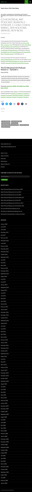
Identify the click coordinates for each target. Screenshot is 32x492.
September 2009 (5, 414)
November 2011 (5, 348)
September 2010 (5, 381)
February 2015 (4, 268)
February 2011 (4, 367)
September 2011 (5, 353)
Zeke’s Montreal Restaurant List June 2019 (11, 192)
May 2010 (3, 392)
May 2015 (3, 262)
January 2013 (4, 309)
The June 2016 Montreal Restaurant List (10, 208)
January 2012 (4, 342)
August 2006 (4, 452)
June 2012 (3, 328)
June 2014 (3, 282)
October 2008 (4, 444)
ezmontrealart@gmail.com (8, 59)
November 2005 (5, 466)
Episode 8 (15, 95)
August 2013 (4, 290)
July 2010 (3, 386)
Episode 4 (9, 97)
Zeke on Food (4, 153)
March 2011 (4, 364)
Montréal (3, 15)
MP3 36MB (19, 86)
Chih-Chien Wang (26, 44)
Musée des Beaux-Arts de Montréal (10, 46)
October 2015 (4, 254)
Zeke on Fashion (5, 155)
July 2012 (3, 326)
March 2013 (4, 304)
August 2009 (4, 417)
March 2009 (4, 430)
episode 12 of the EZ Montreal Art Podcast (17, 63)
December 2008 (5, 439)
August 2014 (4, 276)
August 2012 (4, 323)
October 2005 (4, 469)
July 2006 (3, 455)
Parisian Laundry (9, 54)
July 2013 (3, 293)
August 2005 (4, 475)
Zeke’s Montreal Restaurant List (8, 146)
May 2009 (3, 425)
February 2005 (4, 480)
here (6, 80)
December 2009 (5, 406)
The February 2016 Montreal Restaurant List (11, 211)
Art (2, 14)
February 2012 (4, 339)
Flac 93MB (26, 86)
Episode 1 (26, 97)
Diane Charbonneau (16, 121)
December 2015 (5, 249)
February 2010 (4, 400)
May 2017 (3, 235)
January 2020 (4, 224)
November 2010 (5, 375)
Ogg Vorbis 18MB (11, 86)
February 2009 (4, 433)
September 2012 (5, 320)
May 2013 (3, 298)
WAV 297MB (4, 88)
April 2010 (3, 395)
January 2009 (4, 436)
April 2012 (3, 334)
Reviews (3, 166)
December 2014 (5, 271)
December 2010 (5, 373)
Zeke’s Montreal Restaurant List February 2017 (12, 203)
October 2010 (4, 378)
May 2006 (3, 461)
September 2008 (5, 447)
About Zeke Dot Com (6, 144)
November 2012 (5, 315)
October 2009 (4, 411)
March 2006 (4, 464)
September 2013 (5, 287)
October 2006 (4, 450)
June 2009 (3, 422)
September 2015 (5, 257)
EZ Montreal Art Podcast (20, 14)
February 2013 (4, 306)
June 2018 (3, 229)
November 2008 (5, 441)
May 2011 (3, 362)
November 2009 (5, 408)
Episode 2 (20, 97)
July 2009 (3, 419)
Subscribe (4, 179)
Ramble (21, 15)
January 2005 (4, 483)
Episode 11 (27, 93)
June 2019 (3, 226)
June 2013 (3, 295)
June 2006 (3, 458)
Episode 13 (14, 93)
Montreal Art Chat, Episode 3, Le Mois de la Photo (13, 214)
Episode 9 (9, 95)
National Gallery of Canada (16, 61)
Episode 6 (26, 95)
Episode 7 (21, 95)
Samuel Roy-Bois (6, 126)
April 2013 (3, 301)
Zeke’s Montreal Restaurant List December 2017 (12, 197)
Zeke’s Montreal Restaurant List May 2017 (11, 200)
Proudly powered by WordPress (7, 490)
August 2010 (4, 384)
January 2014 (4, 284)
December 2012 (5, 312)
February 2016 (4, 246)
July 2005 (3, 477)
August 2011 (4, 356)
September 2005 (5, 472)
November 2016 (5, 240)
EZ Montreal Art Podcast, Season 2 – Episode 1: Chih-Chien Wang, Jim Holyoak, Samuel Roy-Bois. (15, 25)
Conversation (10, 14)
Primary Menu (30, 2)
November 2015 (5, 251)
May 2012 (3, 331)
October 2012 (4, 317)
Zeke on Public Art (5, 164)
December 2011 (5, 345)
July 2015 (3, 260)
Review (25, 15)
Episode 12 (20, 93)
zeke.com (4, 2)
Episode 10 (4, 95)
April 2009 (3, 428)
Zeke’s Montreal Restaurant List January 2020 (12, 189)
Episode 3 (14, 97)
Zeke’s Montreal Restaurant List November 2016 (12, 205)
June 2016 (3, 243)
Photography (10, 15)
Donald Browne (13, 50)
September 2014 (5, 273)
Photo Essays (4, 161)
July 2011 (3, 359)
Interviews (3, 158)
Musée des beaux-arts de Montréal (10, 124)
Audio (4, 14)
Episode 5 (3, 97)
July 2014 (3, 279)
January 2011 (4, 370)
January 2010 (4, 403)
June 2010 (3, 389)
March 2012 (4, 337)
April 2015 (3, 265)
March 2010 (4, 397)
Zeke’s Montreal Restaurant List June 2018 (11, 194)
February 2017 (4, 237)
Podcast (16, 15)
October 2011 (4, 351)
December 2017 (5, 232)
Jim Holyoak (4, 50)
